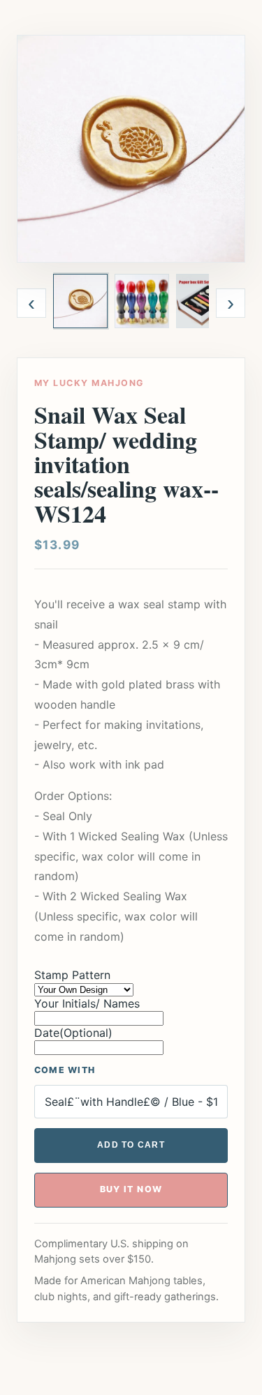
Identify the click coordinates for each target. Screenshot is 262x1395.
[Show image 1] (80, 301)
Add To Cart (131, 1145)
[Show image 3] (203, 301)
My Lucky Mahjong (89, 383)
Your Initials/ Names (87, 1003)
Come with (64, 1070)
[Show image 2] (142, 301)
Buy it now (131, 1189)
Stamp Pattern (72, 975)
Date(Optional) (73, 1033)
